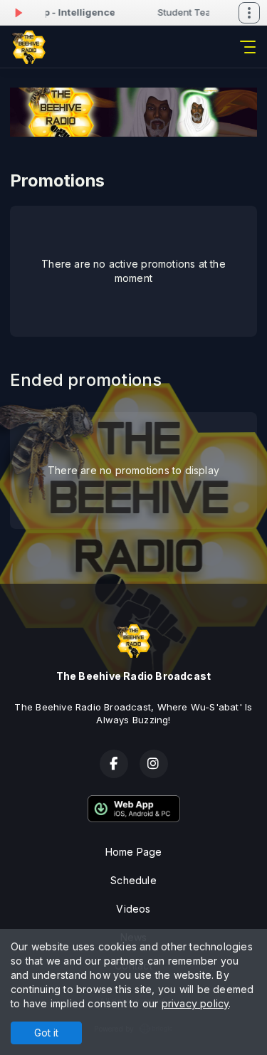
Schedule (133, 880)
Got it (46, 1033)
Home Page (133, 852)
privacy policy (195, 1003)
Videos (133, 909)
